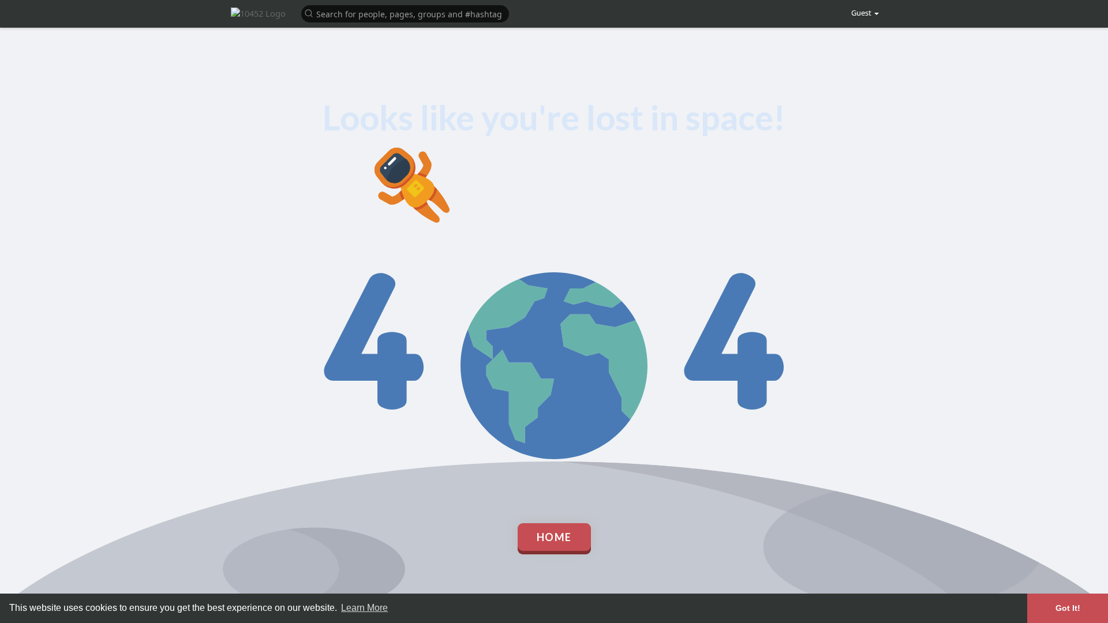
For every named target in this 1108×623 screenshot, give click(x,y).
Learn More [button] (364, 608)
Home (554, 537)
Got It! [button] (1067, 608)
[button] (405, 12)
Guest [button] (861, 12)
